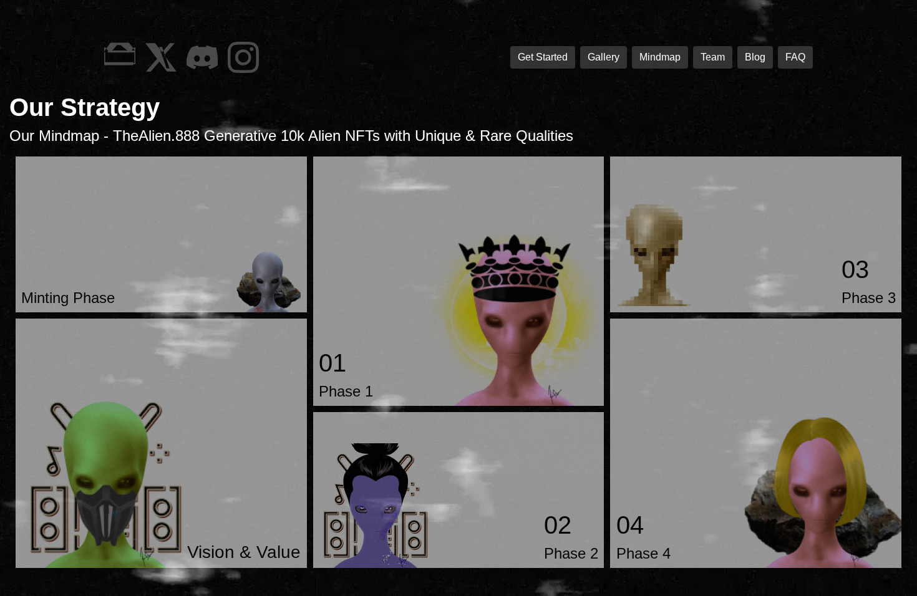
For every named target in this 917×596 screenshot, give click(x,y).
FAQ (795, 57)
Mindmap (660, 57)
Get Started (543, 57)
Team (713, 57)
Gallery (603, 57)
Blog (755, 57)
